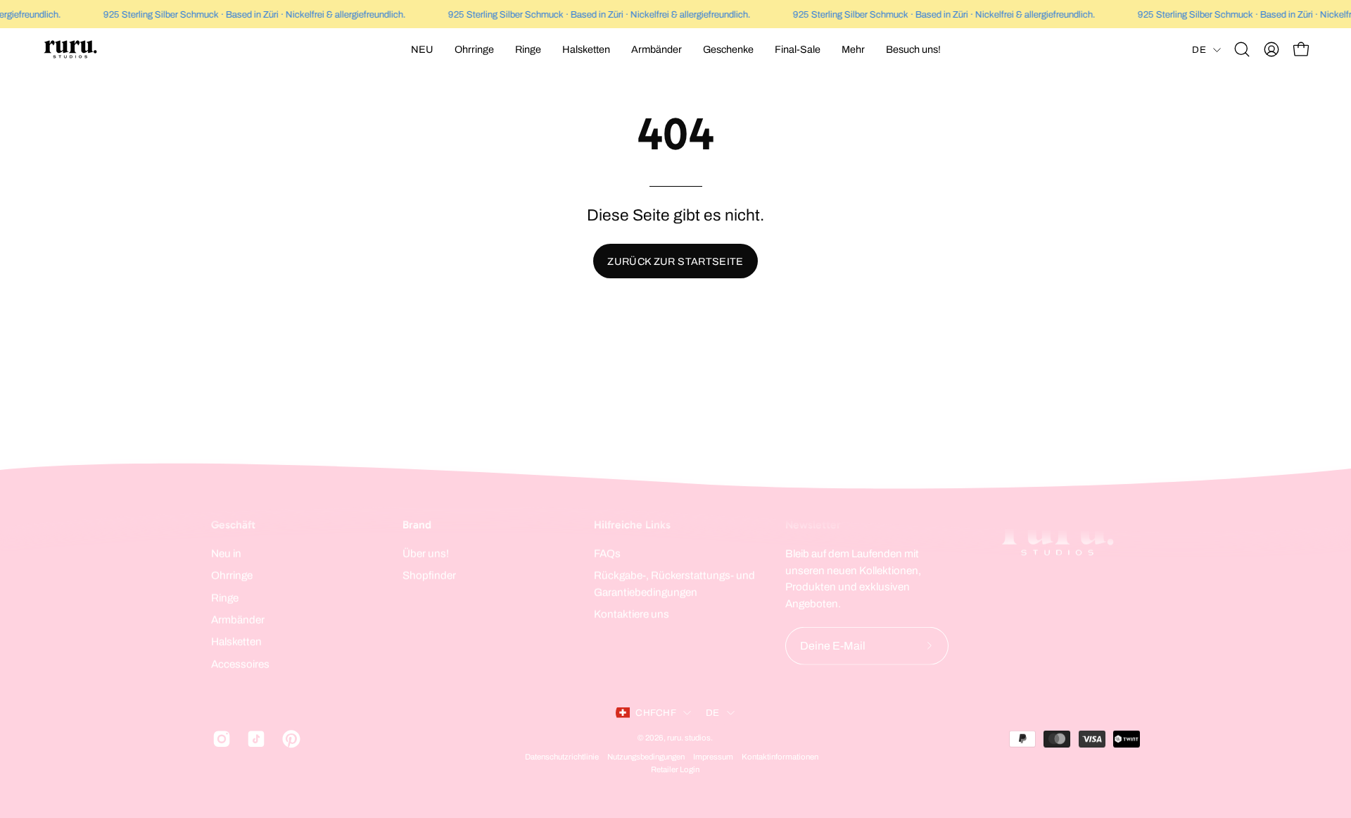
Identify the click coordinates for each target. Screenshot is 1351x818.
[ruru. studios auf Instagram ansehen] (219, 738)
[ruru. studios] (70, 49)
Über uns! (425, 553)
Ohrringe (232, 575)
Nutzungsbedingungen (646, 756)
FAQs (607, 553)
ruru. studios (689, 737)
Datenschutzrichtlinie (562, 756)
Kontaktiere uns (631, 614)
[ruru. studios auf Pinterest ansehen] (289, 738)
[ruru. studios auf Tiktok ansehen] (254, 738)
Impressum (713, 756)
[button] (474, 49)
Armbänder (238, 620)
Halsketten (236, 641)
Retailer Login (675, 769)
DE (1199, 49)
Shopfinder (429, 575)
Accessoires (240, 663)
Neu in (226, 553)
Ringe (225, 597)
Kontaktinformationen (780, 756)
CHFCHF (655, 712)
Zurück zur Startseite (675, 261)
